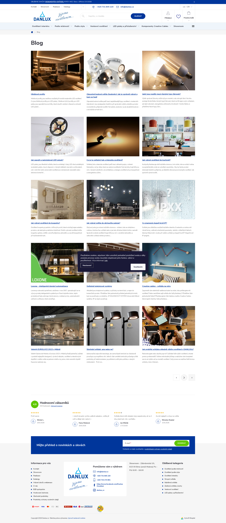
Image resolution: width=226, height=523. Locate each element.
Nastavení (87, 265)
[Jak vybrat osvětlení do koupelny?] (57, 199)
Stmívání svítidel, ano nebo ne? (100, 349)
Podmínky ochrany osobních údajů (46, 499)
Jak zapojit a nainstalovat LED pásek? (47, 160)
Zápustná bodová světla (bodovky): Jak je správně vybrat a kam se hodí (112, 95)
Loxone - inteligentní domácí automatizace (49, 286)
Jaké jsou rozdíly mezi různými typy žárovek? (161, 94)
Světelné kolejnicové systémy (99, 286)
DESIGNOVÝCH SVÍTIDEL (54, 2)
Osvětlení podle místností (174, 469)
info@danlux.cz (102, 472)
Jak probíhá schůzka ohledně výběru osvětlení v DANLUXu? (168, 349)
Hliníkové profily (38, 94)
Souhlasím (138, 267)
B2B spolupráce (39, 489)
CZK (188, 7)
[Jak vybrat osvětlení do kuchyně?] (168, 136)
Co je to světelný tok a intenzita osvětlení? (105, 160)
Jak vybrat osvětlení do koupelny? (45, 223)
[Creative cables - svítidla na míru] (168, 262)
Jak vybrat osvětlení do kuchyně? (156, 160)
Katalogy (67, 7)
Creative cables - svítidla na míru (156, 286)
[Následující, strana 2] (184, 377)
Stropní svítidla (170, 479)
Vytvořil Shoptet (189, 518)
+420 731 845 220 (103, 476)
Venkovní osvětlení (171, 489)
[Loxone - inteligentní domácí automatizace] (57, 262)
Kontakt (34, 7)
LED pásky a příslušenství (174, 493)
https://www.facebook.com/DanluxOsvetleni (110, 485)
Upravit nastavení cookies (76, 518)
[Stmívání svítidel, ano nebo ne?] (113, 325)
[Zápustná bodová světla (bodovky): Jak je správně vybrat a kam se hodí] (113, 70)
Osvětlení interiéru (171, 476)
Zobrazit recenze (56, 406)
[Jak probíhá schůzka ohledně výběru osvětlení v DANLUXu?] (168, 325)
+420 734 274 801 (103, 480)
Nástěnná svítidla (171, 483)
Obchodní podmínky (40, 496)
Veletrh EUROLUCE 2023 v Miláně (45, 349)
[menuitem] (42, 26)
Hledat (138, 16)
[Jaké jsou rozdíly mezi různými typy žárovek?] (168, 70)
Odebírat (181, 443)
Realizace (56, 7)
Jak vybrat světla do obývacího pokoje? (103, 223)
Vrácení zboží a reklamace (42, 482)
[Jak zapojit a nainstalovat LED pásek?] (57, 136)
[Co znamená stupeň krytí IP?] (168, 199)
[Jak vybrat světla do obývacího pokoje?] (113, 199)
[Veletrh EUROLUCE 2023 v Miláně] (57, 325)
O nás (35, 486)
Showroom (45, 7)
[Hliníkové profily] (57, 70)
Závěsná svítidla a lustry (173, 486)
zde (106, 260)
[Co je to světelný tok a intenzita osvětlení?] (113, 136)
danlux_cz (100, 490)
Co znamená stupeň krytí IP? (154, 223)
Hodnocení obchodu (40, 493)
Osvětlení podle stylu (172, 472)
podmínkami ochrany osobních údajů (158, 449)
